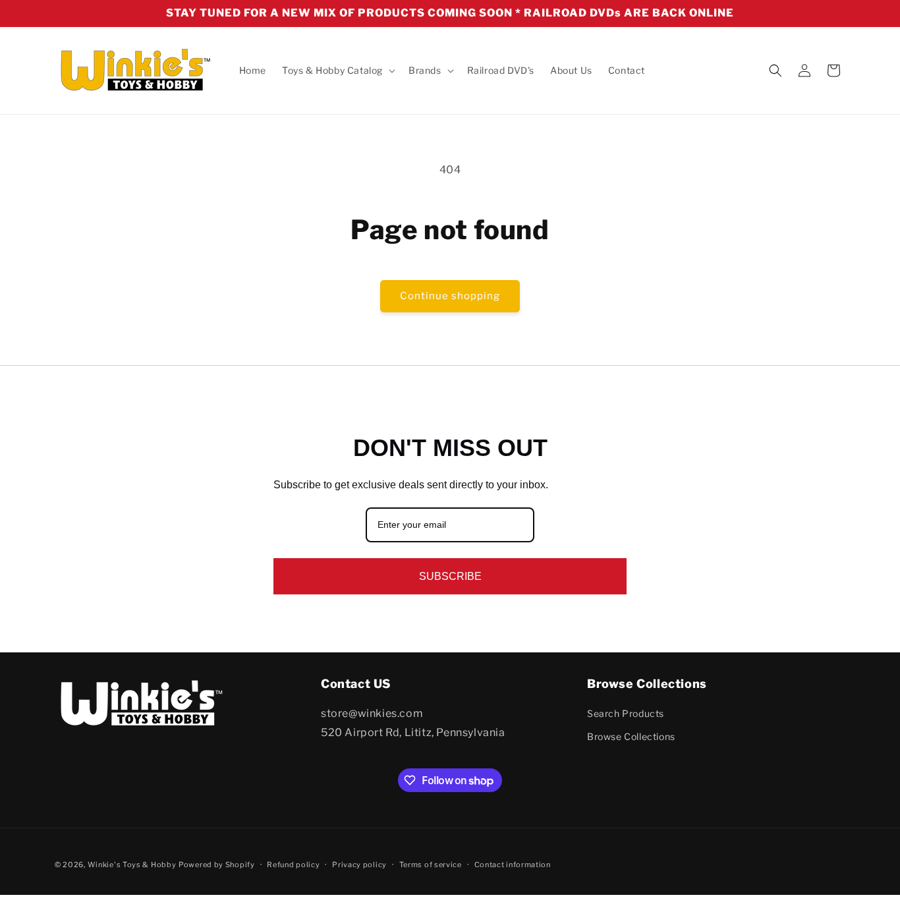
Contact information (512, 864)
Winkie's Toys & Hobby (132, 864)
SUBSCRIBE (450, 576)
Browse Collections (631, 737)
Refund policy (293, 864)
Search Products (625, 713)
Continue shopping (450, 296)
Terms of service (430, 864)
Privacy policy (359, 864)
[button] (337, 70)
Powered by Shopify (217, 864)
